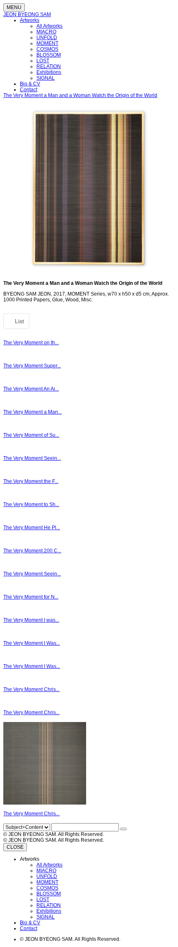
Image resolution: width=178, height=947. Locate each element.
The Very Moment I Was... (31, 643)
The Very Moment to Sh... (31, 504)
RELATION (48, 66)
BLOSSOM (48, 55)
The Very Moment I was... (31, 620)
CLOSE (15, 847)
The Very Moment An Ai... (31, 389)
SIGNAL (45, 78)
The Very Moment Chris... (31, 689)
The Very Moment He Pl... (31, 527)
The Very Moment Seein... (32, 458)
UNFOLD (46, 37)
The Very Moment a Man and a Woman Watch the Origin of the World (80, 95)
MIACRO (46, 32)
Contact (28, 89)
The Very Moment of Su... (31, 435)
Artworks (29, 20)
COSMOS (47, 49)
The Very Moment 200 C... (32, 551)
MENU (14, 7)
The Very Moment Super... (32, 366)
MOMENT (47, 43)
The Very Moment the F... (30, 481)
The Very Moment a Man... (32, 412)
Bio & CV (30, 84)
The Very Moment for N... (30, 597)
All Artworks (49, 26)
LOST (42, 61)
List (18, 321)
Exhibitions (48, 72)
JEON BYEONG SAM (27, 14)
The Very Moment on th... (31, 343)
